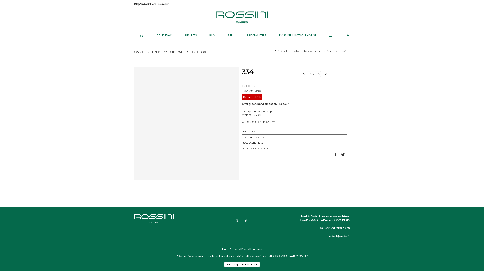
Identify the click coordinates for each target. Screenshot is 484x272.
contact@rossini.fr (339, 236)
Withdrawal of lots (145, 3)
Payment (163, 3)
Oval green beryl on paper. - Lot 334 (311, 50)
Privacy (245, 249)
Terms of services (231, 249)
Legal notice (256, 249)
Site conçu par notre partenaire (242, 264)
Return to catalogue (256, 148)
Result (283, 50)
